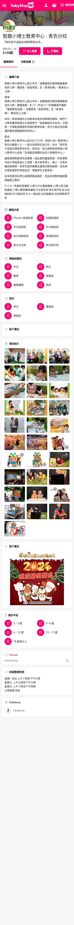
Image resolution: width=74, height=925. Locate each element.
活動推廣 (26, 61)
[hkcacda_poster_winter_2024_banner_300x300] (37, 577)
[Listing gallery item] (14, 356)
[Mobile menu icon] (4, 5)
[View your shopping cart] (54, 5)
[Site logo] (22, 5)
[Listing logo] (9, 26)
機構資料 (9, 61)
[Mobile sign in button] (46, 5)
